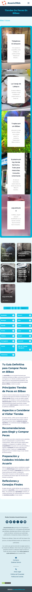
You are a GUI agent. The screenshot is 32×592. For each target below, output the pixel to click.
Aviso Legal (17, 571)
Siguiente (23, 308)
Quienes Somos (16, 562)
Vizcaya (7, 20)
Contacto (16, 560)
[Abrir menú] (28, 3)
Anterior (8, 308)
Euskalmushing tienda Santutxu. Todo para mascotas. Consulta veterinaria (16, 168)
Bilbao (2, 20)
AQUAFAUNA (7, 297)
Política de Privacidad (17, 574)
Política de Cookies (17, 576)
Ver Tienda (5, 259)
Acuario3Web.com (19, 589)
